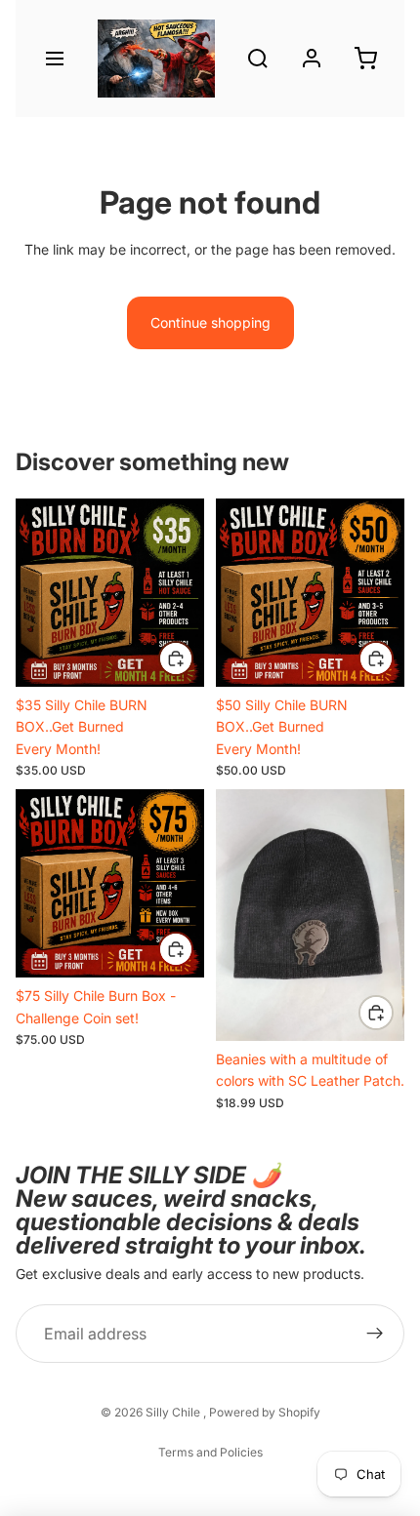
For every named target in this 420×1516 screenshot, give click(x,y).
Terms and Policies (210, 1452)
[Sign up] (375, 1333)
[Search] (257, 58)
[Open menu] (54, 58)
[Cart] (365, 58)
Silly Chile (174, 1412)
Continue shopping (210, 322)
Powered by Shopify (264, 1412)
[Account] (311, 58)
